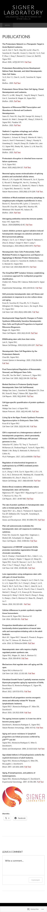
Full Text (28, 62)
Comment (35, 880)
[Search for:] (42, 25)
